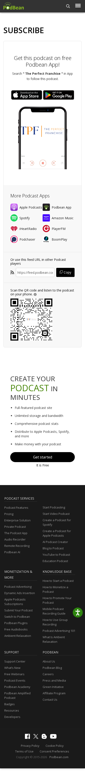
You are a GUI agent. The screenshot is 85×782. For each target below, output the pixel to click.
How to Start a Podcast (58, 581)
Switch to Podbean (17, 617)
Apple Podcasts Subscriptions (15, 601)
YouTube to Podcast (56, 555)
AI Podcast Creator (55, 542)
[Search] (68, 6)
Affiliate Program (54, 693)
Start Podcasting (54, 507)
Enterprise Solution (17, 520)
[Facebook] (28, 738)
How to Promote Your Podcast (57, 600)
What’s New (12, 668)
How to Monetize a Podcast (55, 589)
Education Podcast (55, 561)
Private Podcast (15, 527)
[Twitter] (37, 738)
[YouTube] (54, 737)
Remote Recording (16, 546)
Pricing (8, 514)
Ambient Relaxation (17, 636)
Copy (67, 272)
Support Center (14, 661)
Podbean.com (58, 757)
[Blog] (45, 738)
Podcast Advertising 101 (59, 631)
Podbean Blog (52, 668)
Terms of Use (24, 751)
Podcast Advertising (18, 587)
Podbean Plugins (16, 623)
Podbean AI (12, 552)
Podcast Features (16, 508)
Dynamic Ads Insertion (19, 593)
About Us (49, 661)
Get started (42, 457)
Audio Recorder (15, 539)
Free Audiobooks (16, 629)
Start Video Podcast (56, 514)
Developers (12, 717)
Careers (48, 674)
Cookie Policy (55, 746)
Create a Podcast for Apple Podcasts (57, 533)
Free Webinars (14, 674)
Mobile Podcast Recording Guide (54, 611)
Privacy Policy (30, 746)
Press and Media (54, 680)
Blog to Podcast (53, 548)
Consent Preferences (54, 751)
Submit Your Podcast (18, 610)
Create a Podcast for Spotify (57, 522)
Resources (11, 710)
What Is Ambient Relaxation (54, 639)
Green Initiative (53, 687)
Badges (9, 704)
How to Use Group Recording (55, 622)
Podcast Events (14, 680)
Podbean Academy (17, 687)
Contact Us (50, 699)
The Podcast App (15, 533)
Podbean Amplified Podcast (17, 695)
